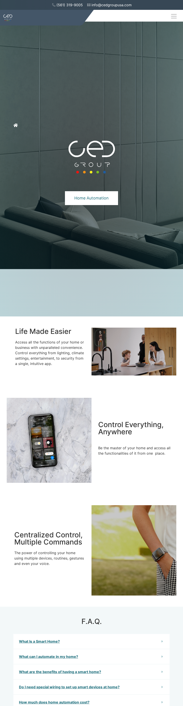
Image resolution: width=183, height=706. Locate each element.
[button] (174, 16)
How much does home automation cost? (54, 702)
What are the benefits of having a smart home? (60, 672)
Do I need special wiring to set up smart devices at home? (69, 687)
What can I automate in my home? (48, 656)
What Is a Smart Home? (39, 641)
